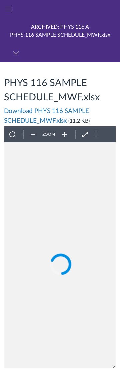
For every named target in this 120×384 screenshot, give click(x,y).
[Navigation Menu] (17, 53)
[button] (60, 31)
